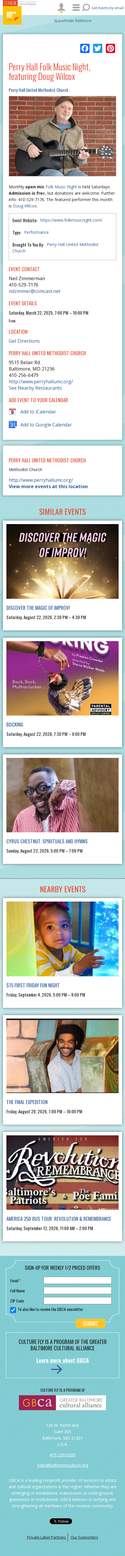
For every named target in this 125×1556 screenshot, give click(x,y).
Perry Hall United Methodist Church (38, 90)
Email (15, 1280)
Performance (36, 232)
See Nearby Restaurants (35, 388)
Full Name (17, 1290)
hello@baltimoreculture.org (62, 1465)
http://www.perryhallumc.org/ (41, 381)
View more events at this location (48, 486)
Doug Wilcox (25, 206)
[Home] (20, 15)
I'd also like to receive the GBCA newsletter (50, 1309)
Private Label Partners (46, 1537)
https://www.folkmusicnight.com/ (71, 220)
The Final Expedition (27, 1102)
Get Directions (24, 341)
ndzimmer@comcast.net (34, 291)
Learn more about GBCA (62, 1360)
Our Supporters (84, 1537)
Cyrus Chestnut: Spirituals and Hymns (47, 841)
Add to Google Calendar (46, 425)
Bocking (14, 724)
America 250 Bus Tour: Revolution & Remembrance (58, 1218)
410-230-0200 (62, 1455)
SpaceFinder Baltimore (73, 20)
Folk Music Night (61, 186)
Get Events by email (108, 8)
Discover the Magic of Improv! (38, 607)
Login (61, 8)
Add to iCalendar (38, 411)
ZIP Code (17, 1301)
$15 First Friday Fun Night (33, 985)
